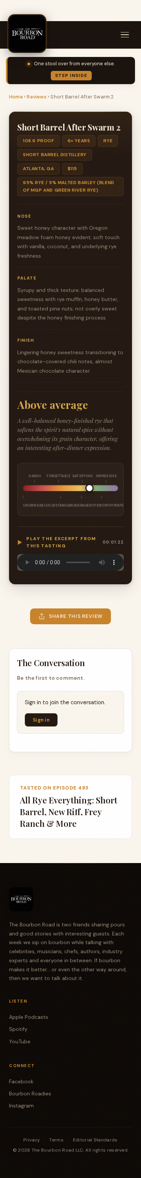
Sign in (41, 720)
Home (16, 97)
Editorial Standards (95, 1140)
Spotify (18, 1029)
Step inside (71, 75)
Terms (56, 1140)
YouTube (19, 1041)
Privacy (31, 1140)
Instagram (21, 1105)
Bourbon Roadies (30, 1093)
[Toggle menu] (125, 35)
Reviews (36, 97)
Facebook (21, 1081)
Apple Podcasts (28, 1017)
